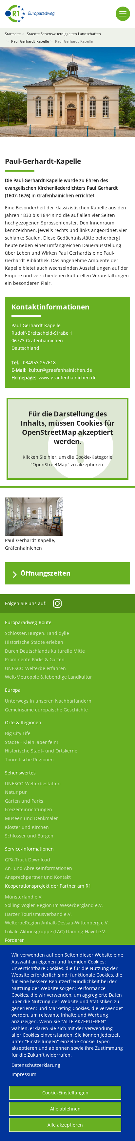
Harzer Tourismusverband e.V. (38, 914)
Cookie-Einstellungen (65, 1092)
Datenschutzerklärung (35, 1065)
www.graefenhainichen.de (68, 377)
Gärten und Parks (24, 801)
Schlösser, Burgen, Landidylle (37, 633)
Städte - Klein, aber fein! (31, 742)
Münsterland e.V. (24, 897)
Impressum (23, 1074)
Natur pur (16, 792)
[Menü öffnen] (123, 14)
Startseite (13, 33)
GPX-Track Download (27, 859)
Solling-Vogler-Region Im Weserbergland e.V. (54, 905)
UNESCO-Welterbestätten (33, 783)
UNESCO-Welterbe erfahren (35, 668)
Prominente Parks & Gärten (35, 659)
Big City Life (17, 733)
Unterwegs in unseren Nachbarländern (48, 701)
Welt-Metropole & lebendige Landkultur (48, 677)
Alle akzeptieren (65, 1125)
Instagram (57, 603)
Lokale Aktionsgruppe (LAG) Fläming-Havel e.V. (55, 931)
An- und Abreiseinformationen (38, 868)
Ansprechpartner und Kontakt (38, 877)
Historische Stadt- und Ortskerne (41, 751)
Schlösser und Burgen (29, 836)
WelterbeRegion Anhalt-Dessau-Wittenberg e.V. (57, 922)
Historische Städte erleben (34, 642)
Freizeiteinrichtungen (28, 809)
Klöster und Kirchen (27, 827)
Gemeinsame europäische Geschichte (46, 710)
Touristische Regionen (29, 759)
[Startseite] (30, 14)
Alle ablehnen (65, 1109)
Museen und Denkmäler (31, 818)
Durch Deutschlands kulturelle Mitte (45, 651)
